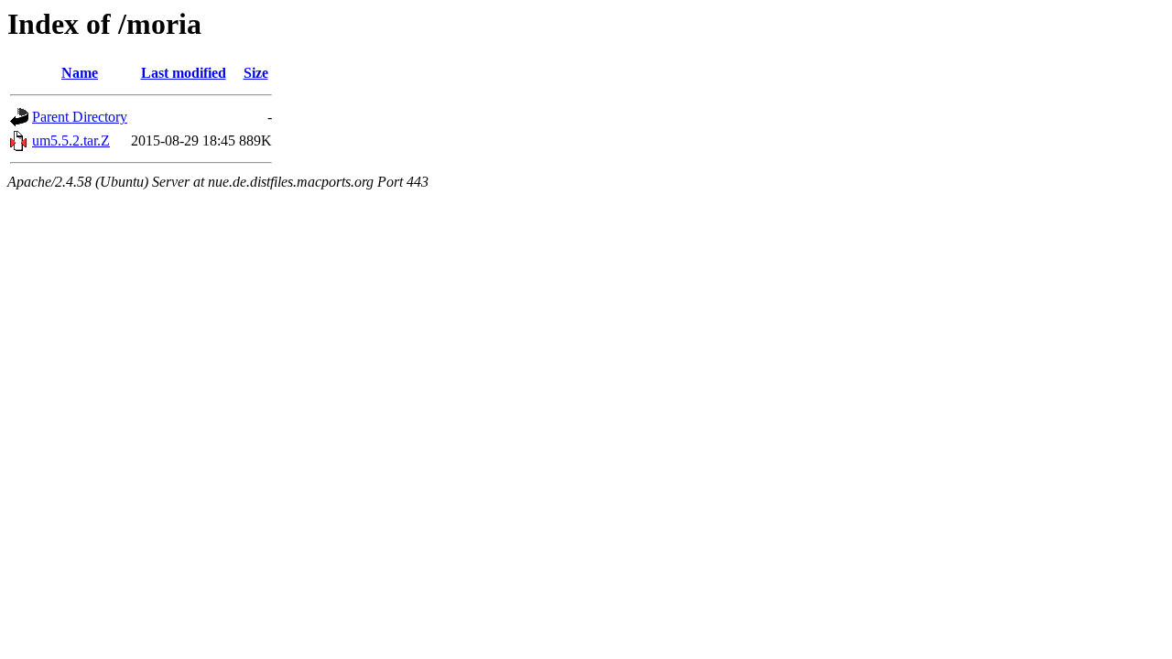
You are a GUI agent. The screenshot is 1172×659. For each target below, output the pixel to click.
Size (256, 73)
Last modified (183, 73)
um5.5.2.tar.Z (71, 140)
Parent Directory (79, 116)
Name (79, 73)
